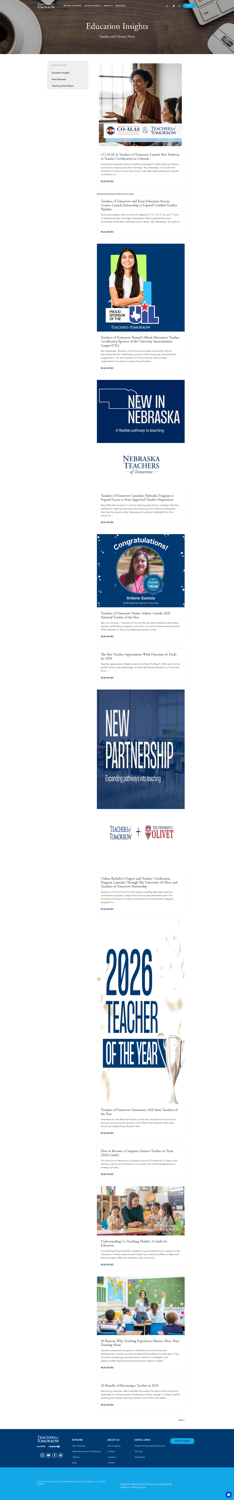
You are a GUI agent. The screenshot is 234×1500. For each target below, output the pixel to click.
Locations (112, 1457)
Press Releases (59, 79)
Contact (111, 1452)
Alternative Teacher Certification (87, 1452)
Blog (75, 1463)
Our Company (114, 1446)
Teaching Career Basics (63, 86)
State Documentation (160, 1485)
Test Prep (138, 1452)
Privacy (142, 1485)
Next (182, 1420)
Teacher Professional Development (150, 1446)
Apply (189, 5)
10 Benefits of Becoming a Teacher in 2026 (129, 1386)
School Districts (92, 6)
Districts (76, 1457)
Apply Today (182, 1441)
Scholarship (140, 1457)
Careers (111, 1463)
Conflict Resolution (133, 1488)
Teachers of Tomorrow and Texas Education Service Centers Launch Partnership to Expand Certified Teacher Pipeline (139, 205)
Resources (121, 6)
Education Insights (61, 73)
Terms (133, 1485)
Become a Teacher (72, 6)
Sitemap (125, 1485)
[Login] (173, 6)
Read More (107, 182)
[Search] (179, 6)
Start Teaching (79, 1446)
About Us (108, 6)
